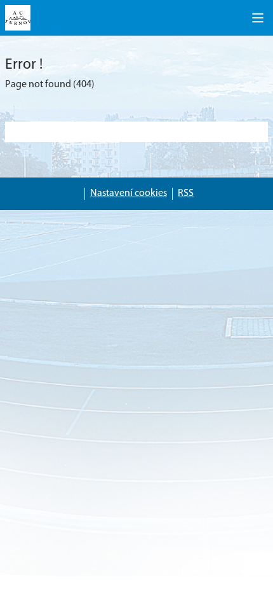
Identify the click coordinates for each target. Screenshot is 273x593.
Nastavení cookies (128, 193)
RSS (186, 193)
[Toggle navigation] (258, 18)
